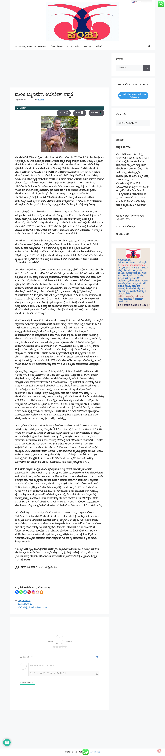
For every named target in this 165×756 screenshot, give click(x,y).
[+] (64, 673)
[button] (149, 46)
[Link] (58, 673)
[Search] (146, 68)
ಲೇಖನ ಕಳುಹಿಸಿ (57, 46)
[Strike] (41, 673)
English (138, 2)
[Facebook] (17, 592)
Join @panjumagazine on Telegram (134, 95)
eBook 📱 (96, 113)
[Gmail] (37, 592)
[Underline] (37, 673)
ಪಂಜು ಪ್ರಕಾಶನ (73, 46)
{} (61, 673)
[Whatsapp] (21, 592)
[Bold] (30, 673)
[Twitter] (25, 592)
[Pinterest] (29, 592)
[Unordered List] (47, 673)
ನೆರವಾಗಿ (99, 46)
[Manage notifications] (159, 751)
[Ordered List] (44, 673)
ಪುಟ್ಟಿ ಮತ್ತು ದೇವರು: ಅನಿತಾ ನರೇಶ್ (32, 607)
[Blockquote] (51, 673)
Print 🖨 (63, 113)
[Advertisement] (59, 70)
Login (96, 657)
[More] (41, 592)
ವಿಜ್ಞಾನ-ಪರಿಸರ (24, 601)
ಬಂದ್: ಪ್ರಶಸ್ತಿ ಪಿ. (25, 604)
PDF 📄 (79, 113)
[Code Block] (54, 673)
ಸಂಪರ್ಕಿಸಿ (87, 46)
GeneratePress (93, 752)
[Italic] (34, 673)
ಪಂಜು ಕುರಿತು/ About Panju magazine (30, 46)
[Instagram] (33, 592)
